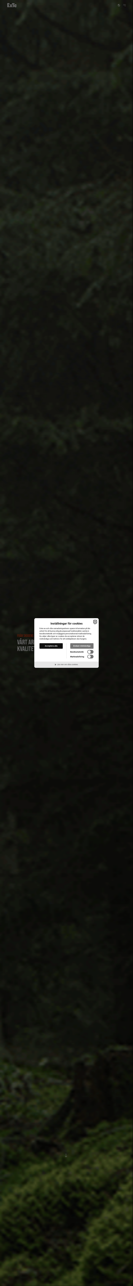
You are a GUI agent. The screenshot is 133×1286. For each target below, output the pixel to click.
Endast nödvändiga (82, 646)
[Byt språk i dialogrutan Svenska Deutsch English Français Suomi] (95, 622)
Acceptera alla (51, 646)
